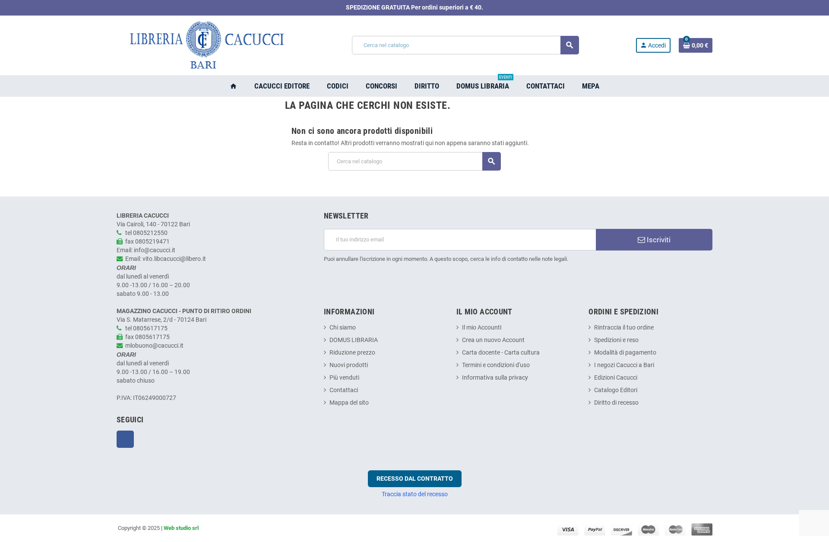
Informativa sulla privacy (495, 377)
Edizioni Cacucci (615, 377)
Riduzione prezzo (352, 352)
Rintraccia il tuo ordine (624, 327)
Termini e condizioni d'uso (496, 365)
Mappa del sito (349, 402)
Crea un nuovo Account (493, 340)
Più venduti (344, 377)
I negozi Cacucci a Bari (624, 365)
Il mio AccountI (482, 327)
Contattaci (343, 390)
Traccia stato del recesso (415, 494)
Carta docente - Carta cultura (501, 352)
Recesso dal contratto (415, 478)
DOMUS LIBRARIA (353, 340)
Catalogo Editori (615, 390)
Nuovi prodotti (348, 365)
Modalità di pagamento (625, 352)
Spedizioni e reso (616, 340)
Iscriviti (658, 239)
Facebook (125, 439)
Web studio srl (181, 528)
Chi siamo (342, 327)
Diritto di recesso (616, 402)
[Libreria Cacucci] (206, 45)
